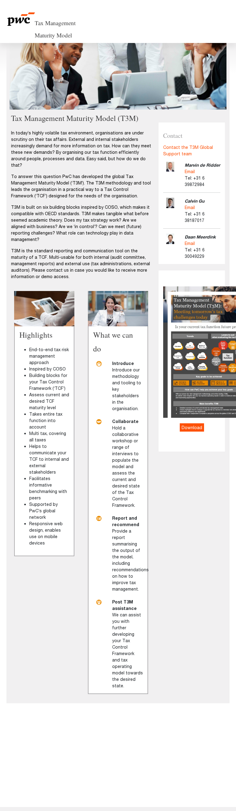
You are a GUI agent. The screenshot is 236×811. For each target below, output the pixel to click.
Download (192, 427)
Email (190, 171)
